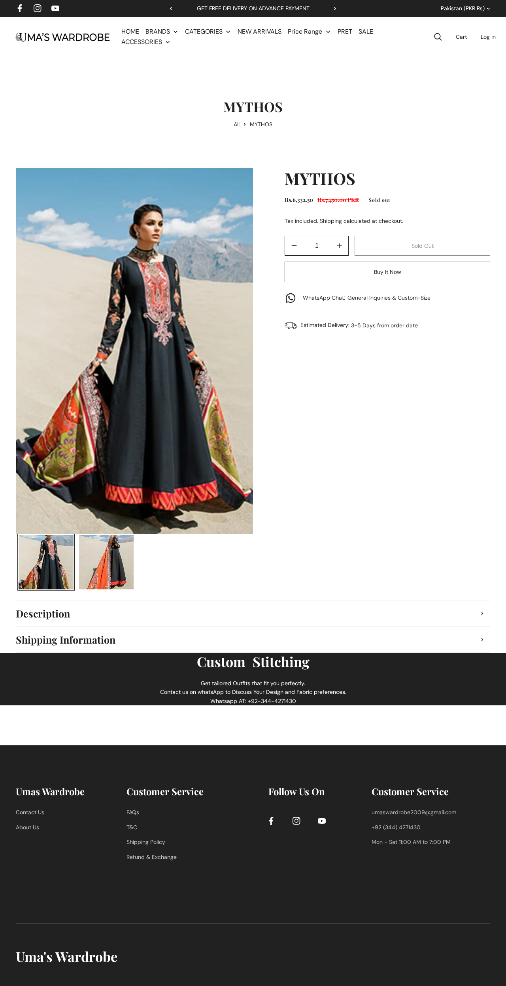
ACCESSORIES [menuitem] (141, 42)
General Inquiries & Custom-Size (366, 297)
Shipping (331, 220)
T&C (131, 826)
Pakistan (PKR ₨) (463, 8)
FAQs (132, 812)
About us (27, 826)
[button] (332, 8)
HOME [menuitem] (130, 31)
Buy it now (387, 271)
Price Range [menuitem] (305, 31)
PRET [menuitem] (345, 31)
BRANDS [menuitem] (157, 31)
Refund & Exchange (151, 856)
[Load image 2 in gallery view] (106, 562)
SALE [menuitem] (366, 31)
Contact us (30, 812)
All (237, 124)
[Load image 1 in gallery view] (46, 562)
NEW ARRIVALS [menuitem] (259, 31)
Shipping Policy (145, 841)
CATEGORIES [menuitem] (204, 31)
